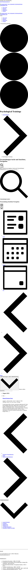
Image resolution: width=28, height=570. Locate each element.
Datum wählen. (22, 389)
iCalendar (5, 523)
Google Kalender (6, 522)
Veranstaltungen (6, 114)
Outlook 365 (5, 524)
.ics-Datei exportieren (7, 526)
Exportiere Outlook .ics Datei (9, 528)
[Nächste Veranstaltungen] (15, 373)
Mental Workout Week (8, 398)
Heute (1, 375)
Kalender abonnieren (4, 500)
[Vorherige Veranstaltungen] (15, 332)
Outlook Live (5, 525)
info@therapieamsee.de (5, 1)
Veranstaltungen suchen (5, 199)
